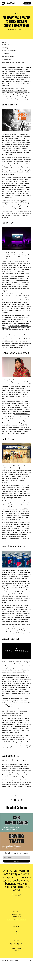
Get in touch (27, 3)
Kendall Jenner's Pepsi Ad (8, 56)
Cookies (7, 960)
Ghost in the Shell (6, 59)
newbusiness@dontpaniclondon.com (16, 920)
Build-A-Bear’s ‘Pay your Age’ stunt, (20, 466)
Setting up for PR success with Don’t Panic (13, 62)
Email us (16, 926)
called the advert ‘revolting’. (22, 414)
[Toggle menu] (3, 3)
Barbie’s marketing (16, 664)
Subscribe (16, 861)
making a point (23, 150)
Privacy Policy (16, 950)
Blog (16, 13)
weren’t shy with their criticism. (20, 401)
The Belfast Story (6, 45)
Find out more (27, 786)
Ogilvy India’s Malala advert (9, 50)
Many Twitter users (7, 315)
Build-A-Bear (5, 53)
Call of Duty (5, 47)
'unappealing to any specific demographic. (15, 578)
